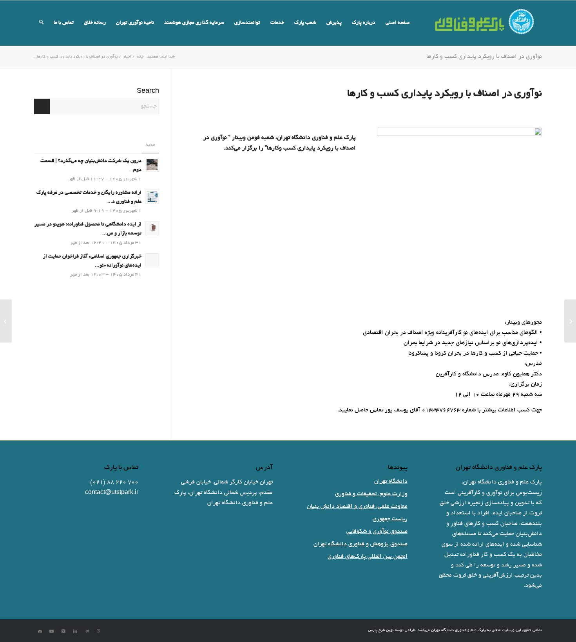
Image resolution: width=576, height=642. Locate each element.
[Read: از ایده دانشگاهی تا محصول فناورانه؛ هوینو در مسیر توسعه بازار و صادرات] (152, 228)
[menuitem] (397, 23)
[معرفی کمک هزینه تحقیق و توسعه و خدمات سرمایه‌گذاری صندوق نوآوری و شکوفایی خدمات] (570, 321)
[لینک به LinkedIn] (75, 631)
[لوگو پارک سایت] (485, 23)
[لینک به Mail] (40, 631)
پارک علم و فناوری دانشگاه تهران (458, 630)
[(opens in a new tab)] (152, 260)
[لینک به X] (63, 631)
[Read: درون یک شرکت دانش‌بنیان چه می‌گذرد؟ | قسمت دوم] (152, 165)
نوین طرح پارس (380, 630)
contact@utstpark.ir (111, 493)
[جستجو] (41, 23)
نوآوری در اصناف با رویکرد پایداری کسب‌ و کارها (484, 57)
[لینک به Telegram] (87, 631)
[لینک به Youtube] (52, 631)
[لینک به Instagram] (99, 631)
